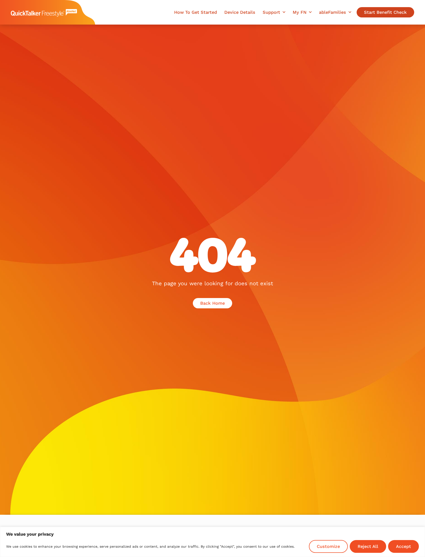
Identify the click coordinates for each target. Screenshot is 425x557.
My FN (299, 12)
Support (271, 12)
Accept (403, 546)
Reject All (368, 546)
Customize (328, 546)
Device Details (239, 12)
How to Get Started (195, 12)
